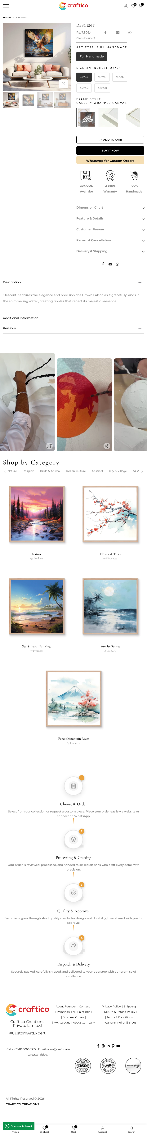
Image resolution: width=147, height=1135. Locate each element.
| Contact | (84, 1006)
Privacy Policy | (112, 1006)
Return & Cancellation (93, 240)
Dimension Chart (89, 207)
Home (7, 17)
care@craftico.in (59, 1049)
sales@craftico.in (39, 1054)
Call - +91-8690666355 (21, 1049)
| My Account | (61, 1022)
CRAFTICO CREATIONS (22, 1104)
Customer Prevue (90, 229)
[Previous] (5, 471)
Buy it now (110, 150)
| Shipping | (129, 1006)
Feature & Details (90, 218)
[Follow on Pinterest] (113, 1046)
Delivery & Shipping (91, 251)
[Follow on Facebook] (98, 1046)
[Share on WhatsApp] (130, 32)
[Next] (142, 471)
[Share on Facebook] (105, 32)
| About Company (83, 1022)
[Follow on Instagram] (103, 1046)
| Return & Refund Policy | (120, 1012)
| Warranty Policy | (115, 1022)
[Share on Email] (117, 32)
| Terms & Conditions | (119, 1017)
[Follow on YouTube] (118, 1046)
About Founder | (67, 1006)
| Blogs (131, 1022)
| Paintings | (63, 1012)
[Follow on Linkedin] (108, 1046)
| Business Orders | (73, 1017)
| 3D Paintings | (81, 1012)
